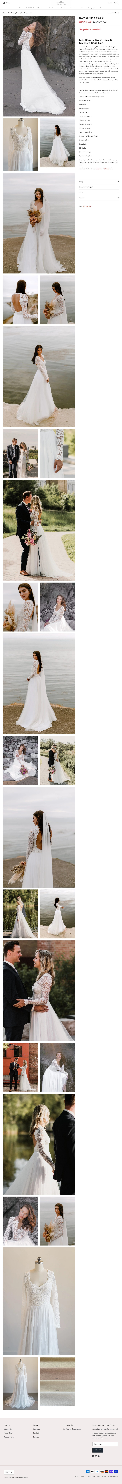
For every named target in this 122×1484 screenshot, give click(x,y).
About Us (51, 8)
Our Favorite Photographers (72, 1429)
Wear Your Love (12, 1477)
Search (76, 1476)
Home (20, 8)
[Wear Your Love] (61, 3)
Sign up (98, 1450)
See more (82, 198)
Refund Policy (8, 1429)
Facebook (36, 1433)
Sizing (81, 181)
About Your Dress (62, 8)
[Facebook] (93, 1456)
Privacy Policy (8, 1433)
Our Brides (81, 8)
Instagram (36, 1429)
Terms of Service (9, 1437)
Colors (81, 192)
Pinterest (36, 1437)
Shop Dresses (41, 8)
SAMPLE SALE (30, 8)
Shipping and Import (86, 187)
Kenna (99, 169)
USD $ (7, 1472)
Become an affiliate (113, 1476)
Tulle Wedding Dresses (14, 13)
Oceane (106, 169)
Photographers (92, 8)
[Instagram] (96, 1456)
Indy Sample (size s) (26, 13)
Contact (72, 8)
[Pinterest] (99, 1456)
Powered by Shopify (22, 1477)
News (101, 8)
